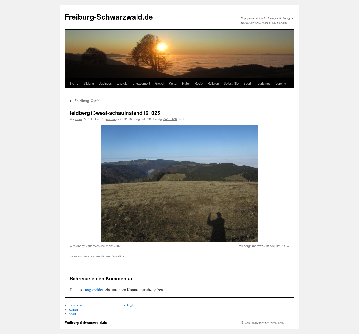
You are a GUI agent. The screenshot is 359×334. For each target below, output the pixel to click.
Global (159, 83)
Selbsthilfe (231, 83)
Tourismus (263, 83)
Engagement (141, 83)
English (131, 305)
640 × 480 (170, 119)
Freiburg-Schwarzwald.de (109, 16)
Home (74, 83)
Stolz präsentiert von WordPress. (264, 322)
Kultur (173, 83)
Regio (199, 83)
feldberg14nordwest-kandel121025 (262, 246)
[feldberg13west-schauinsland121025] (179, 183)
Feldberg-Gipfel (85, 100)
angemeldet (94, 289)
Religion (213, 83)
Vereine (280, 83)
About (72, 314)
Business (105, 83)
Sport (247, 83)
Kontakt (73, 309)
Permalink (117, 256)
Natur (186, 83)
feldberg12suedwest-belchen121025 (97, 246)
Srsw (78, 119)
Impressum (75, 305)
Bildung (88, 83)
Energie (122, 83)
